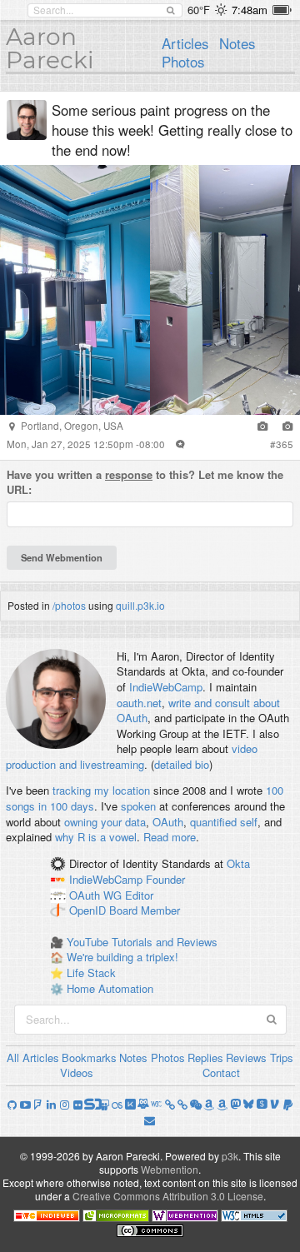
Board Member (144, 911)
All (13, 1057)
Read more (169, 837)
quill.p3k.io (140, 605)
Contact (221, 1072)
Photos (183, 62)
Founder (165, 879)
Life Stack (91, 972)
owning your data (105, 822)
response (128, 474)
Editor (139, 895)
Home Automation (110, 988)
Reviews (246, 1057)
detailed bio (181, 764)
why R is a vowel (96, 837)
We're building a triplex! (122, 957)
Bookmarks (89, 1057)
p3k (230, 1156)
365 (284, 444)
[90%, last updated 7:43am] (282, 10)
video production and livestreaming (132, 756)
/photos (69, 605)
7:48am (250, 9)
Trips (281, 1057)
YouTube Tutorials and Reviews (142, 942)
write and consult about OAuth (198, 710)
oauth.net (139, 703)
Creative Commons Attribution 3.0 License (167, 1196)
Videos (76, 1072)
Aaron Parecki (50, 48)
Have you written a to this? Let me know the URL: (145, 482)
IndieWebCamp (165, 687)
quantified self (224, 822)
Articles (185, 43)
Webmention (169, 1169)
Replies (205, 1057)
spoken (138, 806)
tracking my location (101, 790)
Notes (237, 43)
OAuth (167, 822)
